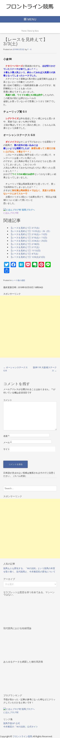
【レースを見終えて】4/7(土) (24, 253)
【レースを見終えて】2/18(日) (24, 244)
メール (7, 442)
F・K (30, 49)
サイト (6, 449)
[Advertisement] (30, 327)
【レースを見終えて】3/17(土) (24, 227)
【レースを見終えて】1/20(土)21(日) (27, 256)
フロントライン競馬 (23, 736)
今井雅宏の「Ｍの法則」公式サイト (20, 726)
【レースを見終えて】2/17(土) (24, 247)
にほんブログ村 (10, 213)
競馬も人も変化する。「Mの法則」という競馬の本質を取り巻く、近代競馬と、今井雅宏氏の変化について (29, 570)
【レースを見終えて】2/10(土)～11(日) (28, 234)
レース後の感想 (18, 280)
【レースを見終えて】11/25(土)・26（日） (30, 231)
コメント (7, 400)
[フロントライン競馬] (30, 6)
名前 (6, 435)
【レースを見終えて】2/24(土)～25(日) (28, 240)
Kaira (37, 31)
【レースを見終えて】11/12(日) (25, 250)
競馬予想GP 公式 (11, 723)
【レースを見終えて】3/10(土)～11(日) (28, 237)
